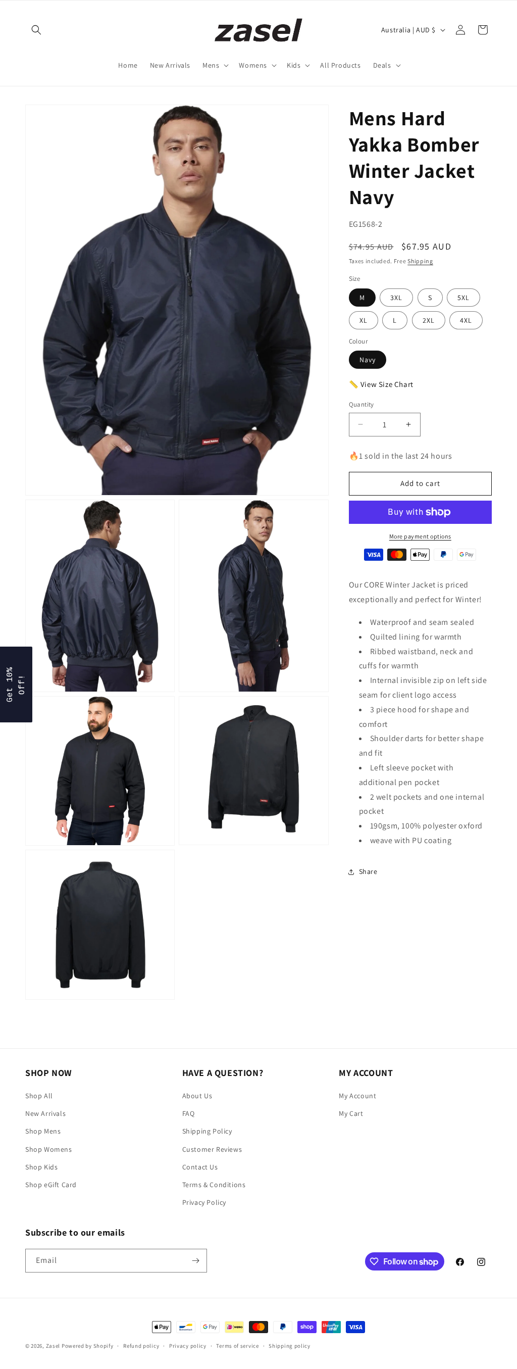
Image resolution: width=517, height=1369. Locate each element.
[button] (36, 30)
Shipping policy (290, 1345)
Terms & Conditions (214, 1184)
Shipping (420, 261)
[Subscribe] (195, 1261)
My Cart (351, 1113)
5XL (463, 297)
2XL (429, 320)
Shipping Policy (207, 1131)
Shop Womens (48, 1149)
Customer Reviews (212, 1149)
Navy (367, 359)
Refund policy (141, 1345)
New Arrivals (45, 1113)
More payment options (420, 536)
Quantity (361, 404)
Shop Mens (43, 1131)
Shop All (39, 1095)
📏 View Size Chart (381, 384)
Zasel (53, 1345)
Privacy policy (187, 1345)
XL (363, 320)
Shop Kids (41, 1166)
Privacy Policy (204, 1202)
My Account (357, 1095)
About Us (197, 1095)
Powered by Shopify (88, 1345)
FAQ (188, 1113)
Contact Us (200, 1166)
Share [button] (368, 871)
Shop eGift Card (51, 1184)
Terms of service (237, 1345)
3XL (396, 297)
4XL (466, 320)
